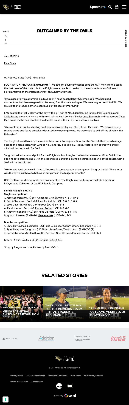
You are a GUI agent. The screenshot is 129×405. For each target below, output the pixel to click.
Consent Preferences (35, 376)
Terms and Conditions (57, 376)
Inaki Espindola (105, 112)
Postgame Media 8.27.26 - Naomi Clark (107, 313)
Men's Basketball (11, 308)
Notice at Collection (19, 382)
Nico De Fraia (46, 211)
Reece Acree (45, 215)
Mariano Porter (43, 208)
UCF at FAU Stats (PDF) (17, 77)
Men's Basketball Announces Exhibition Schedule (21, 314)
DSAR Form (75, 376)
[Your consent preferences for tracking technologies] (5, 399)
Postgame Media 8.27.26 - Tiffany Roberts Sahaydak (63, 312)
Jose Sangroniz (91, 116)
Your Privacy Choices (93, 376)
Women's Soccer (54, 305)
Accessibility (37, 381)
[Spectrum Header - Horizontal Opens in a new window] (98, 7)
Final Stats (10, 63)
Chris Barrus (11, 116)
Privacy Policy (16, 376)
